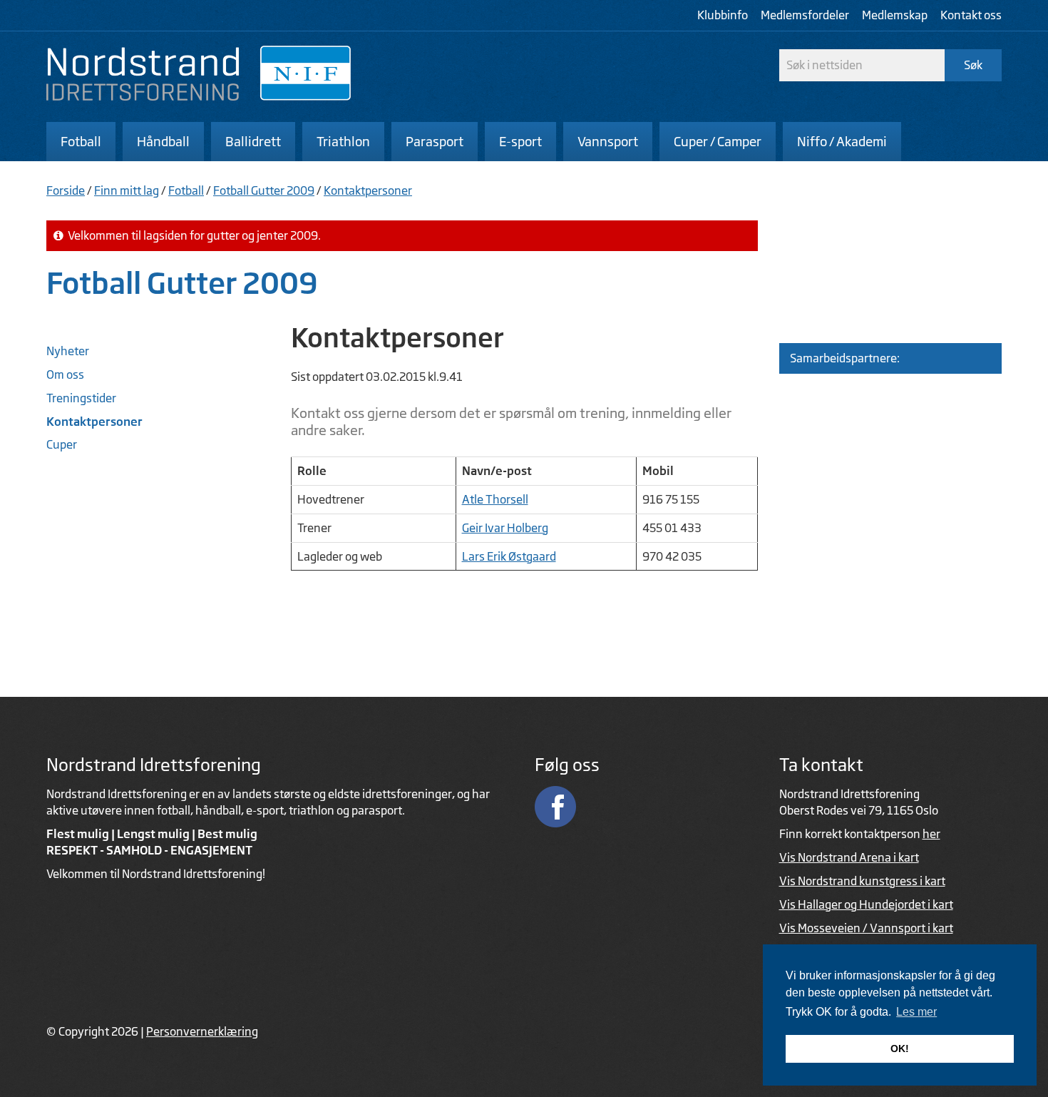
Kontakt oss (971, 15)
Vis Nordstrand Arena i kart (849, 857)
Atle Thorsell (495, 499)
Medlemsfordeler (805, 15)
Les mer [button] (916, 1012)
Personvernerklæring (202, 1031)
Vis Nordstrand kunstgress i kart (862, 881)
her (931, 834)
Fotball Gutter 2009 (263, 190)
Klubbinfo (722, 15)
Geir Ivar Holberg (505, 528)
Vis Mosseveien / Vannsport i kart (866, 928)
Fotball (186, 190)
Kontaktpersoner (368, 190)
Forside (65, 190)
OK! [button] (899, 1048)
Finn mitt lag (126, 190)
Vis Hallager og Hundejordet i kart (866, 904)
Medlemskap (895, 15)
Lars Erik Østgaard (509, 556)
